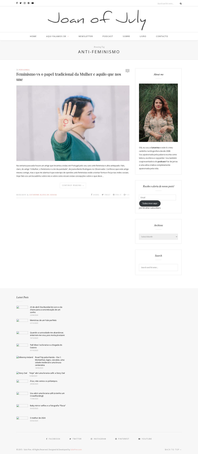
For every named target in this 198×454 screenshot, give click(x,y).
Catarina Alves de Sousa (43, 195)
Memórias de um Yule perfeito (43, 320)
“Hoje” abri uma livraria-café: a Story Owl (47, 373)
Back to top (172, 449)
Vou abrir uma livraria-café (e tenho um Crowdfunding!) (47, 394)
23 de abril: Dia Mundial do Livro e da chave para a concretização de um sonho (46, 310)
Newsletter (86, 36)
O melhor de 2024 (37, 418)
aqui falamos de (56, 36)
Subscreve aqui (149, 203)
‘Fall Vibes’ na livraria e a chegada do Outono (46, 346)
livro (143, 36)
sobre (126, 36)
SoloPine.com (76, 449)
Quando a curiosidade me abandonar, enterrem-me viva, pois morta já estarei (47, 333)
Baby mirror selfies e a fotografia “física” (48, 405)
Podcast (108, 36)
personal (24, 70)
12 (127, 70)
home (33, 36)
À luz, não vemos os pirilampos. (44, 381)
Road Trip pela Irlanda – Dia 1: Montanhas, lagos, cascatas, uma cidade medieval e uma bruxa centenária (49, 361)
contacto (162, 36)
